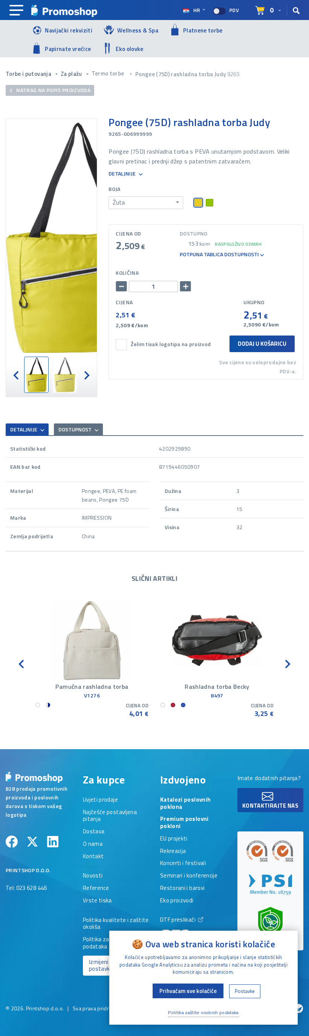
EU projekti (174, 839)
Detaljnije (123, 173)
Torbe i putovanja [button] (29, 73)
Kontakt (93, 857)
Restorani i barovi (182, 888)
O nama (92, 844)
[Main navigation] (16, 10)
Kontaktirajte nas (270, 805)
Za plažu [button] (72, 73)
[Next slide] (86, 375)
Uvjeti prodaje (100, 800)
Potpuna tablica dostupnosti (220, 254)
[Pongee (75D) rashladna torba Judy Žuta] (51, 238)
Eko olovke (130, 49)
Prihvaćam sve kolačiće (188, 991)
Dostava (93, 832)
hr (196, 10)
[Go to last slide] (16, 375)
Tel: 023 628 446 (26, 888)
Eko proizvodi (177, 901)
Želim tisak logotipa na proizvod (171, 344)
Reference (96, 888)
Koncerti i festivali (183, 863)
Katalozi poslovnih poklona (185, 803)
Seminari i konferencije (188, 876)
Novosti (92, 876)
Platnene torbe (203, 30)
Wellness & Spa (137, 30)
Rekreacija (173, 851)
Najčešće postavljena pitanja (110, 816)
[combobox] (146, 202)
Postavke (245, 991)
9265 (233, 74)
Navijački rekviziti (68, 30)
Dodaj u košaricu (262, 343)
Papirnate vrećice (68, 49)
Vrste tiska (97, 901)
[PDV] (219, 11)
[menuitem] (36, 375)
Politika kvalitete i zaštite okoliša (116, 924)
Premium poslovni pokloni (184, 823)
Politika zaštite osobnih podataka (203, 1012)
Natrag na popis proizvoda (52, 90)
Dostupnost (75, 429)
